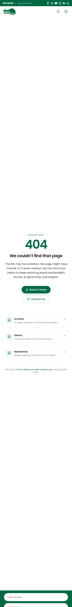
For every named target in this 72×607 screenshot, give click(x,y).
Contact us (38, 299)
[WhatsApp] (68, 3)
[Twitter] (52, 3)
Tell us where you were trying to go (34, 369)
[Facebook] (48, 3)
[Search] (58, 12)
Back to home (38, 289)
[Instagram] (60, 3)
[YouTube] (56, 3)
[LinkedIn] (64, 3)
